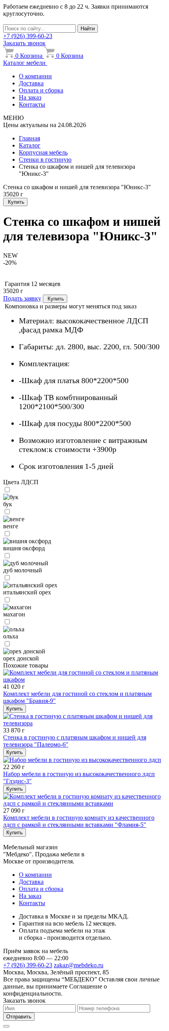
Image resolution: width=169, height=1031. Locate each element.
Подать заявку (22, 298)
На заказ (30, 97)
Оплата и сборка (41, 90)
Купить (16, 202)
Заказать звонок (24, 43)
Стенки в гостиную (45, 159)
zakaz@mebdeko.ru (78, 965)
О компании (35, 76)
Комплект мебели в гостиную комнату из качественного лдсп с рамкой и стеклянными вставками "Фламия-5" (78, 821)
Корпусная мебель (43, 152)
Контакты (32, 104)
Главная (29, 138)
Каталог (29, 145)
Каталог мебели (25, 62)
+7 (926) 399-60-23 (27, 36)
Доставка (31, 83)
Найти (88, 28)
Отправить (18, 1017)
